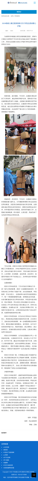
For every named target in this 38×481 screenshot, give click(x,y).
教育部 (5, 450)
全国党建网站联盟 (8, 467)
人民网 (5, 455)
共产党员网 (6, 457)
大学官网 (6, 447)
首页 (12, 16)
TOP (34, 475)
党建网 (5, 462)
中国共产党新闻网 (8, 452)
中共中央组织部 (8, 465)
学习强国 (6, 460)
